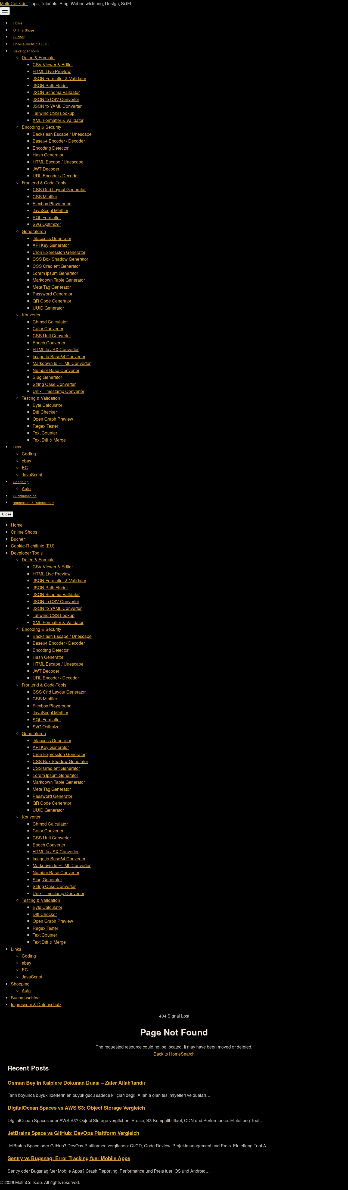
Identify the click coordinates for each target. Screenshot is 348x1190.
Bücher (18, 36)
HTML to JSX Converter (56, 349)
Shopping (21, 481)
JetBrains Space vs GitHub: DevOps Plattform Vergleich (73, 1133)
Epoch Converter (49, 342)
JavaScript (32, 474)
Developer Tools (26, 51)
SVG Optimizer (47, 224)
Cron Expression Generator (59, 252)
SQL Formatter (47, 217)
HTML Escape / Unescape (58, 162)
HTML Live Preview (52, 71)
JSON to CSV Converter (56, 99)
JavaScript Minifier (50, 210)
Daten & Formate (38, 57)
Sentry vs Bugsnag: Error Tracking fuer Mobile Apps (69, 1158)
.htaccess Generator (52, 238)
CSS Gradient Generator (56, 266)
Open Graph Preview (53, 419)
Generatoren (34, 231)
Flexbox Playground (52, 203)
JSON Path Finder (50, 85)
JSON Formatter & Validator (59, 78)
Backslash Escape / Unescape (62, 134)
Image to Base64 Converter (59, 356)
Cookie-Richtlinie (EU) (31, 44)
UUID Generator (48, 308)
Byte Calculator (47, 405)
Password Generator (52, 294)
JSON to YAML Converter (57, 106)
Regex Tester (45, 426)
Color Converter (48, 328)
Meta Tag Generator (52, 287)
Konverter (31, 314)
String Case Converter (54, 384)
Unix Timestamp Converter (58, 391)
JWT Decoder (46, 169)
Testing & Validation (41, 398)
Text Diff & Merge (49, 440)
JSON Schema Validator (56, 92)
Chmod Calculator (50, 322)
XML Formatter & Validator (58, 120)
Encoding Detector (51, 148)
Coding (29, 454)
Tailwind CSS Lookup (53, 113)
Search (188, 1054)
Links (17, 447)
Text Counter (45, 433)
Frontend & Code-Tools (44, 183)
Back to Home (167, 1054)
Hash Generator (48, 155)
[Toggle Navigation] (5, 11)
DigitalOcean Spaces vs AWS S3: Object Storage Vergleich (76, 1107)
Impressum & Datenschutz (33, 502)
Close (6, 514)
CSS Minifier (45, 196)
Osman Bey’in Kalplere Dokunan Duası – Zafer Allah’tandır (76, 1082)
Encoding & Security (41, 127)
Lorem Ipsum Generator (55, 273)
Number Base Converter (56, 370)
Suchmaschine (24, 495)
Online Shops (24, 30)
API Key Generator (51, 245)
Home (18, 23)
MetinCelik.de (14, 3)
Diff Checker (45, 412)
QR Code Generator (52, 301)
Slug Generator (47, 377)
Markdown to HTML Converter (62, 363)
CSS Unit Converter (52, 335)
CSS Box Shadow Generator (60, 259)
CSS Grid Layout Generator (59, 189)
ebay (26, 461)
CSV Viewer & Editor (53, 64)
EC (25, 467)
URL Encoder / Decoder (56, 175)
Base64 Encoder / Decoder (59, 141)
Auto (26, 488)
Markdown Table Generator (59, 280)
